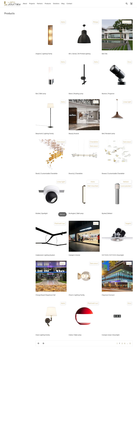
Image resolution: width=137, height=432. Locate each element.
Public (62, 263)
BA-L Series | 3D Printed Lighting (79, 54)
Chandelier (94, 142)
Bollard (126, 182)
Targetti (128, 223)
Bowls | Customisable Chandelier (47, 173)
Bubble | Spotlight (42, 213)
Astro (63, 22)
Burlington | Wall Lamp (76, 213)
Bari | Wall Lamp (41, 94)
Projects (32, 3)
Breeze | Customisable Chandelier (113, 173)
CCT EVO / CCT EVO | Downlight (113, 255)
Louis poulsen (126, 186)
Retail (96, 102)
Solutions (56, 3)
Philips (95, 22)
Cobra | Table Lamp (75, 335)
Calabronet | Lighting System (45, 255)
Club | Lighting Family (43, 335)
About (25, 3)
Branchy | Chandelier (76, 173)
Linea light (127, 102)
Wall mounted (92, 186)
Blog (62, 3)
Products (48, 3)
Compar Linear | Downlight (110, 335)
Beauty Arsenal (74, 133)
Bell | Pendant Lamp (108, 133)
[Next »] (43, 343)
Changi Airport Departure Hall (45, 295)
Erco (129, 62)
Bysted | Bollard (107, 213)
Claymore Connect (108, 295)
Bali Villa (104, 54)
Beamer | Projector (108, 94)
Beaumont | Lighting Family (45, 133)
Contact (69, 3)
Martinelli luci (60, 223)
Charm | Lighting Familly (77, 295)
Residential (127, 22)
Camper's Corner (74, 255)
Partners (40, 3)
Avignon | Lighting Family (44, 54)
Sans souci (61, 142)
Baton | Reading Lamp (76, 94)
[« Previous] (38, 343)
